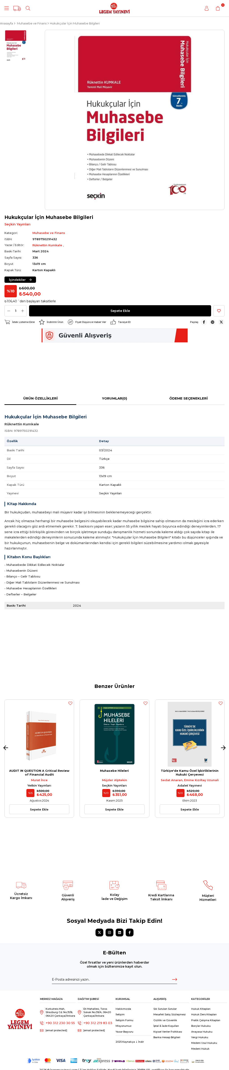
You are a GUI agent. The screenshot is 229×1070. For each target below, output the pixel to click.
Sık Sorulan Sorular (165, 1008)
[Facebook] (130, 932)
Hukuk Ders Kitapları (204, 1014)
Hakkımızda (123, 1008)
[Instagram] (109, 932)
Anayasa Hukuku (201, 1031)
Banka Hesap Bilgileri (166, 1037)
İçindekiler (17, 279)
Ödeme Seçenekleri (188, 398)
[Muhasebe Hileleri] (114, 734)
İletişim (120, 1014)
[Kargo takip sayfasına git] (17, 8)
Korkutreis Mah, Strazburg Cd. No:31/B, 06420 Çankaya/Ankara (60, 1012)
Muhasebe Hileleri (114, 770)
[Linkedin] (119, 932)
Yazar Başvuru (124, 1031)
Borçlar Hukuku (201, 1025)
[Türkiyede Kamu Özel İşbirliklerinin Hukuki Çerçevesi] (189, 734)
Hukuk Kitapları (200, 1008)
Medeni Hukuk (200, 1048)
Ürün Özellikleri (40, 398)
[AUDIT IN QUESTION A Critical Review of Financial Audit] (39, 734)
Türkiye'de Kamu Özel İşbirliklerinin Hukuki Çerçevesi (189, 772)
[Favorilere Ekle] (219, 310)
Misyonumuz (123, 1025)
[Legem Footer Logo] (20, 1015)
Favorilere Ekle (70, 703)
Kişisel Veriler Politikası (167, 1031)
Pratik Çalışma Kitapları (205, 1020)
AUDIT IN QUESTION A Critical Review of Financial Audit (39, 772)
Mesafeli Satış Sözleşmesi (169, 1014)
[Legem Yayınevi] (114, 8)
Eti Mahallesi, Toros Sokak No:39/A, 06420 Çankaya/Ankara (97, 1012)
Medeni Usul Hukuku (204, 1042)
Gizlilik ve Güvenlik (165, 1020)
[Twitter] (99, 932)
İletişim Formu (124, 1020)
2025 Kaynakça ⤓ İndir (130, 1041)
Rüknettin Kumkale (47, 245)
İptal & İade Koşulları (166, 1025)
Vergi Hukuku (199, 1037)
